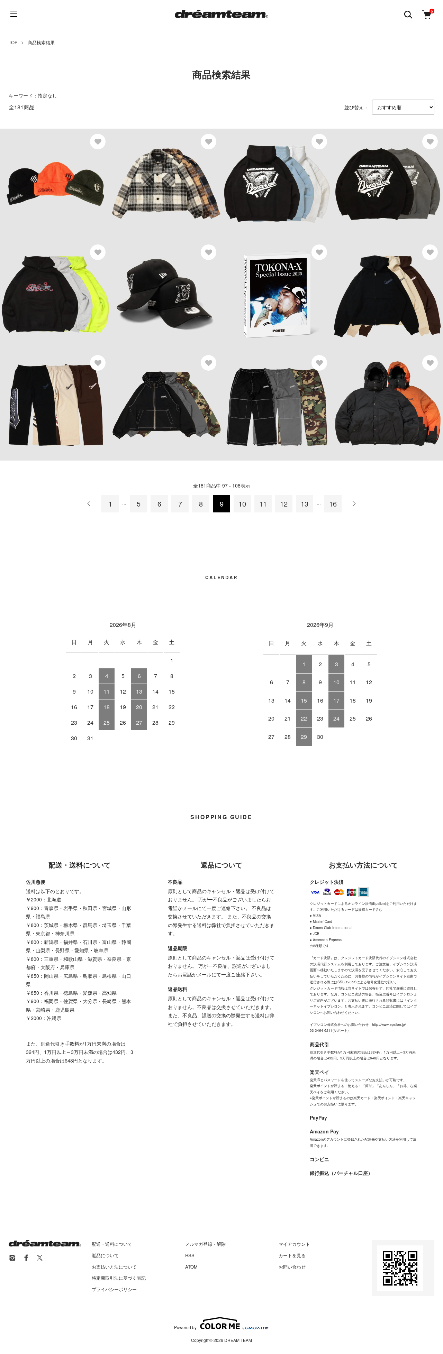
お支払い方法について (114, 1266)
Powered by (185, 1326)
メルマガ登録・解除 (205, 1244)
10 (242, 504)
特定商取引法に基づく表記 (119, 1277)
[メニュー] (14, 14)
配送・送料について (112, 1244)
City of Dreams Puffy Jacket (384, 397)
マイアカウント (294, 1244)
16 (333, 504)
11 (263, 504)
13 (304, 504)
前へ (89, 503)
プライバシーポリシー (114, 1289)
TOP (13, 42)
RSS (190, 1255)
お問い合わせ (292, 1266)
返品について (105, 1255)
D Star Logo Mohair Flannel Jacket (171, 176)
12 (284, 504)
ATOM (191, 1266)
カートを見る (292, 1255)
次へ (353, 503)
